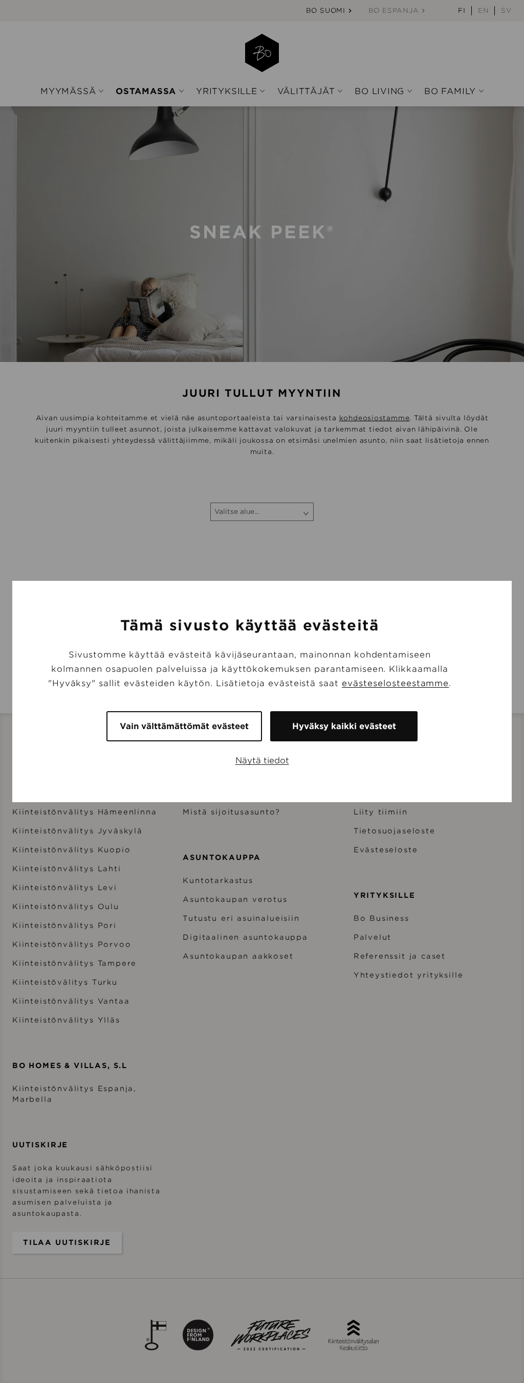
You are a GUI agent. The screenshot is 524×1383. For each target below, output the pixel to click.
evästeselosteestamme (395, 683)
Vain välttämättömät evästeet (184, 726)
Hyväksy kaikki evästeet (344, 726)
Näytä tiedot (262, 760)
